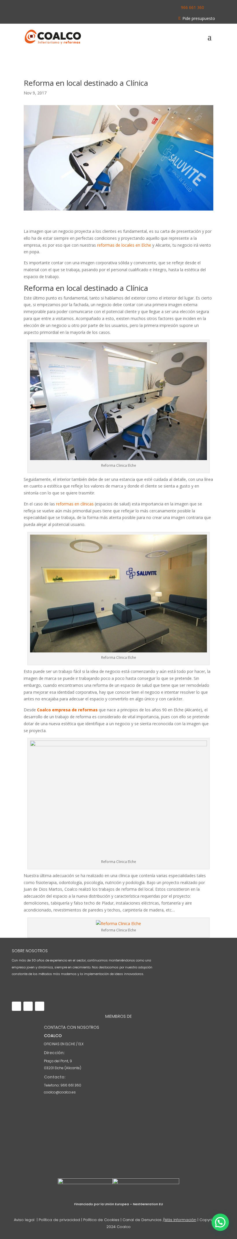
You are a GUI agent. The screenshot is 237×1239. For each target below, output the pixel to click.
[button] (220, 1222)
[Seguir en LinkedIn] (39, 1006)
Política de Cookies (101, 1220)
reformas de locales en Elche (124, 245)
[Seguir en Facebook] (16, 1006)
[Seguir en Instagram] (28, 1006)
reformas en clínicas (74, 504)
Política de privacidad (59, 1220)
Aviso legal (25, 1220)
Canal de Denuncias (142, 1220)
